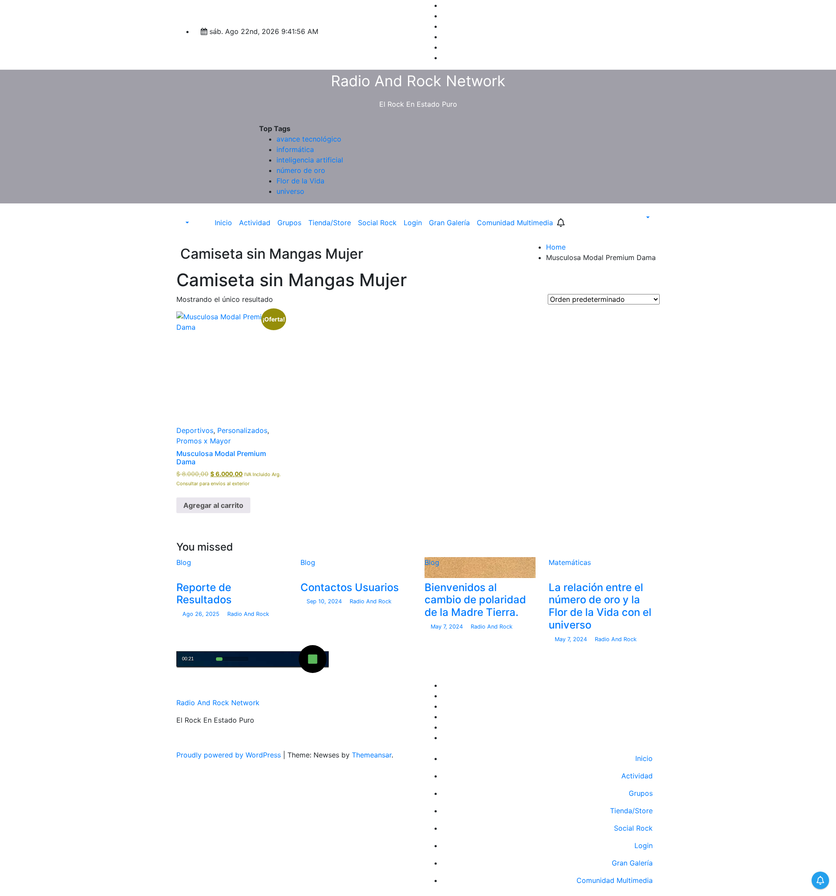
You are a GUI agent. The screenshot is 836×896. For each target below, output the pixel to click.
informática (295, 149)
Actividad (254, 222)
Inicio (223, 222)
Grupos (289, 222)
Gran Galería (449, 222)
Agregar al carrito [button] (213, 505)
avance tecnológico (308, 139)
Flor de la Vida (300, 180)
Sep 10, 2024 (325, 601)
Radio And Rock (247, 614)
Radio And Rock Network (418, 81)
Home (556, 247)
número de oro (300, 170)
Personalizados (242, 430)
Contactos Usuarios (349, 587)
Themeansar (371, 755)
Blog (183, 562)
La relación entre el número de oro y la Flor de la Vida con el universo (600, 606)
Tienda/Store (329, 222)
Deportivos (194, 430)
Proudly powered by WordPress (229, 755)
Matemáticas (570, 562)
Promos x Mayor (203, 440)
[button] (182, 222)
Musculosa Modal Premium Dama (221, 457)
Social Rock (377, 222)
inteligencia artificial (309, 160)
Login (413, 222)
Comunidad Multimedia (515, 222)
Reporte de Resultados (204, 593)
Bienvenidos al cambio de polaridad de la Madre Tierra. (475, 600)
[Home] (205, 222)
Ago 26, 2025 (201, 614)
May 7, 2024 (448, 626)
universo (290, 191)
